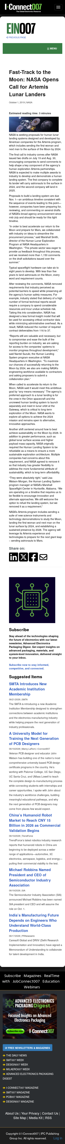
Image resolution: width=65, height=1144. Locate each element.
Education (51, 981)
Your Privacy (30, 1113)
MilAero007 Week (18, 1069)
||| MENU (52, 48)
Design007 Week (17, 1064)
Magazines (32, 976)
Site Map (19, 1117)
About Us (12, 1113)
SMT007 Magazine (18, 1092)
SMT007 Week (15, 1060)
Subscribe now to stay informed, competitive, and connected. (29, 666)
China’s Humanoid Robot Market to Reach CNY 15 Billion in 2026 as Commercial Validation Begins (34, 822)
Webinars (32, 987)
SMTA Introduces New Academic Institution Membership (28, 689)
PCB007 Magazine (17, 1097)
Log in (57, 1138)
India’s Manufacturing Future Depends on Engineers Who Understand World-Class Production (34, 922)
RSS (48, 1117)
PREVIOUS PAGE (17, 37)
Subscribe (12, 976)
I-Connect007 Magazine (22, 1087)
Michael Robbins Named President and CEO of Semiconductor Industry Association (30, 877)
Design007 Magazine (20, 1101)
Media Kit (35, 1117)
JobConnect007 (26, 981)
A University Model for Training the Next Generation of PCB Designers (34, 738)
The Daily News (16, 1055)
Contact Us (50, 1113)
